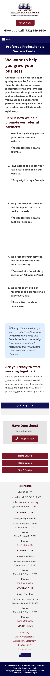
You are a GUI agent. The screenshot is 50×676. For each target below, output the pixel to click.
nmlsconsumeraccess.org (25, 502)
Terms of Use (25, 649)
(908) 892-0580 (25, 620)
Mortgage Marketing (15, 670)
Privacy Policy (24, 644)
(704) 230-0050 (25, 582)
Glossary (24, 632)
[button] (25, 23)
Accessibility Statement (24, 640)
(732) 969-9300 (25, 544)
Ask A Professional (24, 636)
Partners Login (30, 672)
